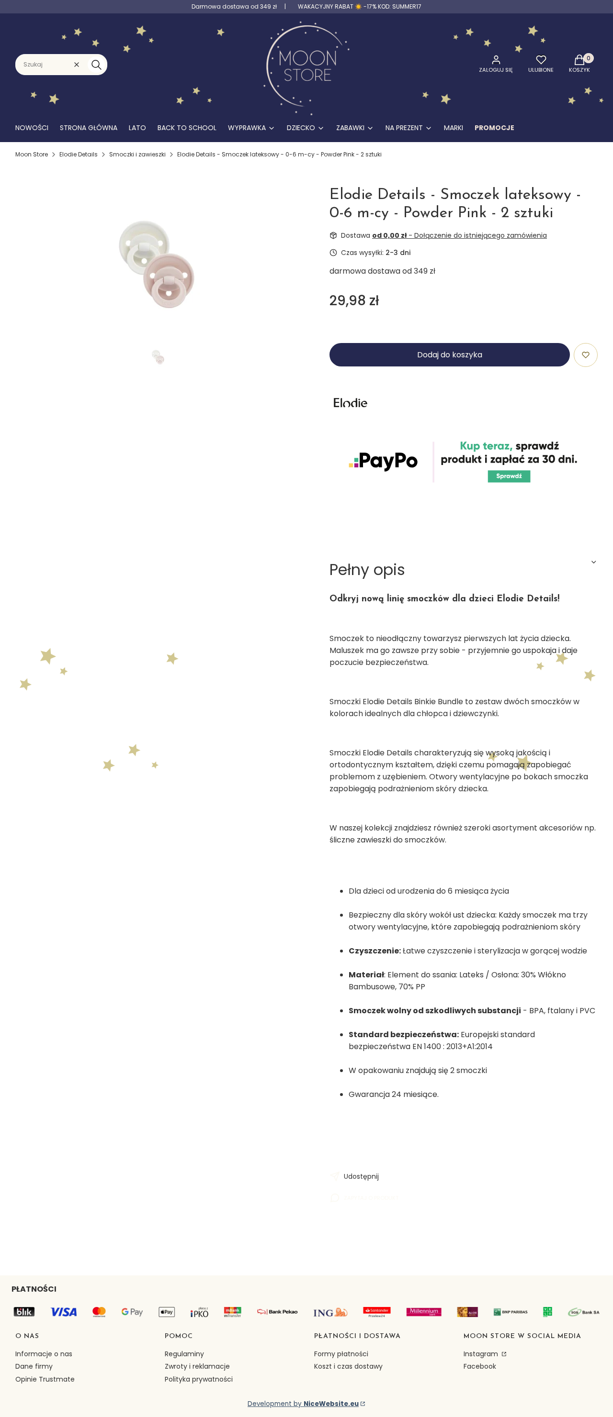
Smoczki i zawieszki (137, 154)
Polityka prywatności (199, 1379)
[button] (96, 64)
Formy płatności (341, 1354)
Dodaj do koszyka (449, 354)
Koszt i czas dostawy (348, 1366)
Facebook (480, 1366)
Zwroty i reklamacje (197, 1366)
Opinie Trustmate (45, 1379)
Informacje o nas (43, 1354)
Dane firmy (34, 1366)
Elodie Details (78, 154)
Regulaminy (184, 1354)
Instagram (482, 1354)
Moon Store (31, 154)
